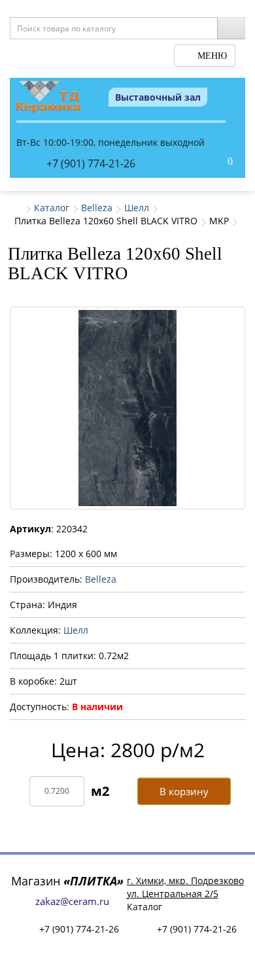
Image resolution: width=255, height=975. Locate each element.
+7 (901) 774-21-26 (90, 163)
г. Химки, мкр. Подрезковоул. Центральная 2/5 (185, 887)
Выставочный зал (158, 97)
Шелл (136, 207)
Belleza (96, 207)
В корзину (184, 791)
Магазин (67, 881)
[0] (216, 162)
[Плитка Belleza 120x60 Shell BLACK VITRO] (127, 408)
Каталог (51, 207)
